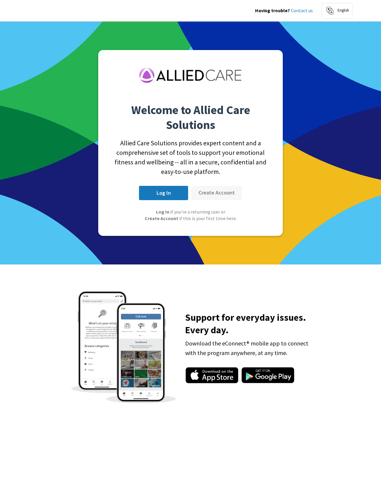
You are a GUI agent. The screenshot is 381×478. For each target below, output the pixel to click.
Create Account (217, 192)
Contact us (302, 10)
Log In (164, 192)
